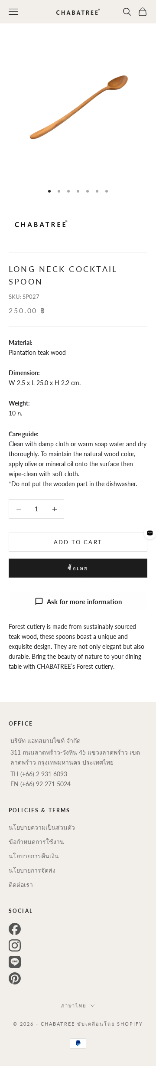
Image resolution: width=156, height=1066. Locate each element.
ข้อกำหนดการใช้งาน (36, 841)
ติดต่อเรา (21, 884)
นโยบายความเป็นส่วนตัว (42, 827)
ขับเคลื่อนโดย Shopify (110, 1024)
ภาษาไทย (74, 1005)
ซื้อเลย (78, 568)
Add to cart (78, 542)
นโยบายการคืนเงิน (34, 856)
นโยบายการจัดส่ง (32, 870)
